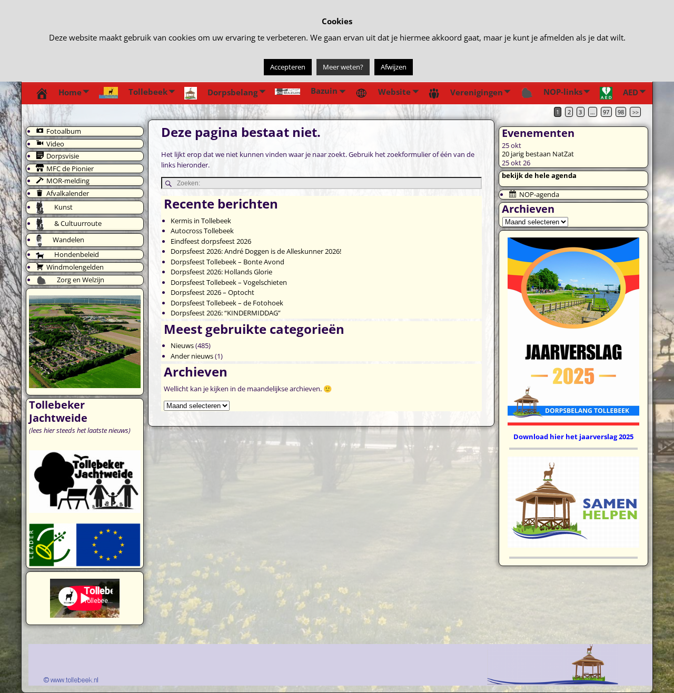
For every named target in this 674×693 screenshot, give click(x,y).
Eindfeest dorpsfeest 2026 (211, 241)
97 (606, 112)
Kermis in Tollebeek (201, 220)
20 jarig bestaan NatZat (538, 154)
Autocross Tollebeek (202, 230)
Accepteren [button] (287, 67)
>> (635, 112)
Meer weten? (343, 67)
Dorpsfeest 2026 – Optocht (212, 292)
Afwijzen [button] (394, 67)
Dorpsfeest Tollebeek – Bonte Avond (227, 261)
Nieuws (182, 345)
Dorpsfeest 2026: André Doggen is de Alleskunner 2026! (256, 251)
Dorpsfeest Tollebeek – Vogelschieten (229, 282)
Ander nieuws (192, 356)
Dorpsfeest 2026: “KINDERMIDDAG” (226, 313)
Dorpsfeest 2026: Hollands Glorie (221, 271)
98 (621, 112)
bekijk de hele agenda (539, 175)
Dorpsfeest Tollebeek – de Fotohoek (227, 303)
